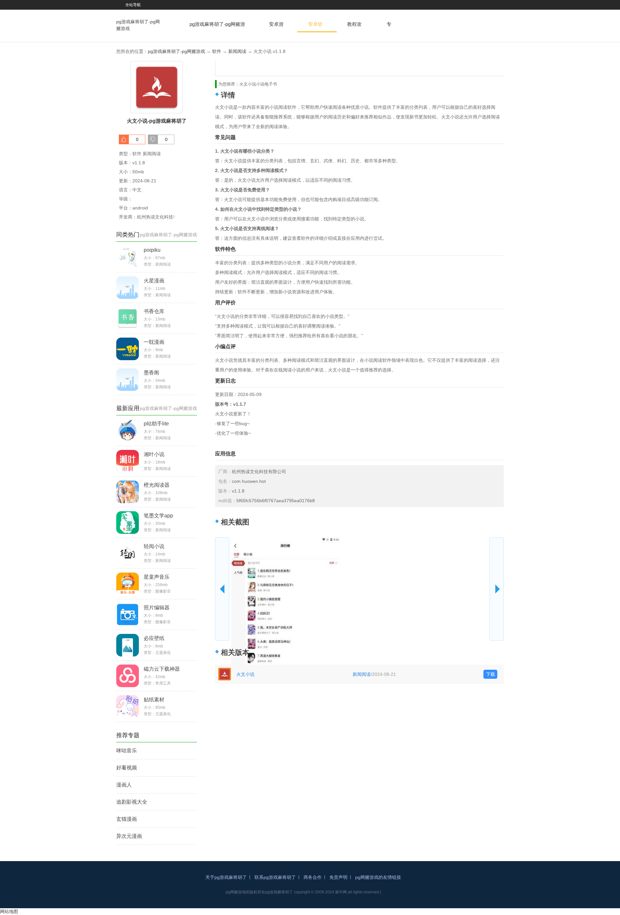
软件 (216, 51)
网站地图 (9, 911)
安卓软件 (315, 26)
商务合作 (313, 877)
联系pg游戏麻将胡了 (275, 877)
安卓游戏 (276, 26)
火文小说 (245, 674)
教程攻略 (354, 26)
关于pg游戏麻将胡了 (226, 877)
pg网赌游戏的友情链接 (378, 877)
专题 (389, 26)
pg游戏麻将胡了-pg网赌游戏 (138, 25)
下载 (490, 674)
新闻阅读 (237, 51)
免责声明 (338, 877)
